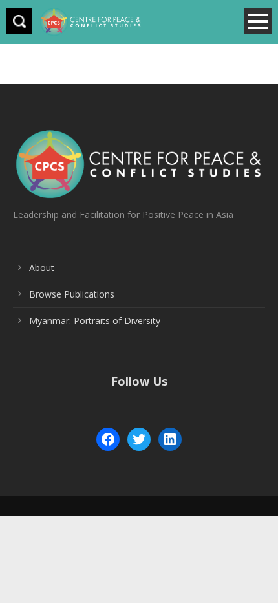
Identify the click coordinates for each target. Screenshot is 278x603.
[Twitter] (139, 439)
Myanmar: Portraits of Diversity (94, 320)
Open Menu (258, 21)
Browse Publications (71, 294)
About (41, 267)
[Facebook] (108, 439)
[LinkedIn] (170, 439)
